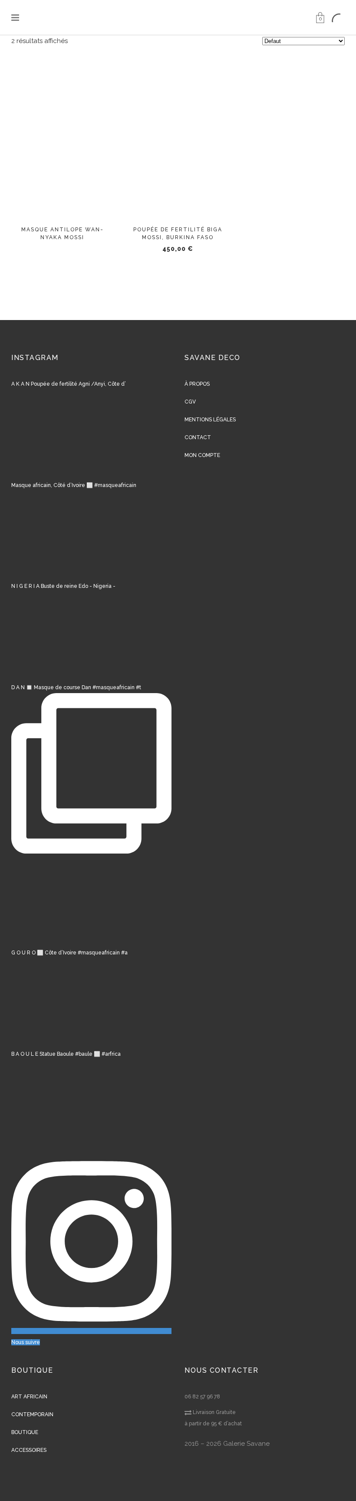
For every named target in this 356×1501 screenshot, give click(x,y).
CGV (190, 402)
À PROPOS (197, 384)
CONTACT (198, 437)
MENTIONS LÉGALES (210, 420)
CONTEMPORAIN (32, 1414)
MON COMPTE (202, 455)
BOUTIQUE (24, 1432)
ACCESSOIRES (28, 1450)
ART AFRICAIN (29, 1397)
